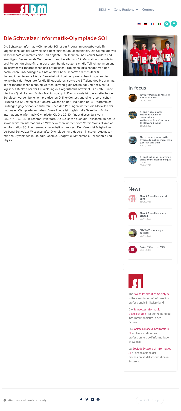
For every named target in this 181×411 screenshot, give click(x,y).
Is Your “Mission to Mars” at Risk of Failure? (155, 96)
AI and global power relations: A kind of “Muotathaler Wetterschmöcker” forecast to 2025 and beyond (155, 117)
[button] (167, 24)
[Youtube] (98, 399)
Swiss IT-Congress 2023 (152, 247)
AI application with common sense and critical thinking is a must (155, 159)
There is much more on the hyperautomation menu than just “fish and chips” (156, 139)
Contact (148, 9)
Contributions (124, 9)
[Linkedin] (92, 399)
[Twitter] (87, 399)
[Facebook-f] (81, 399)
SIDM (102, 9)
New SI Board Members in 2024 (154, 198)
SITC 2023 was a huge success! (151, 232)
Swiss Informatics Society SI (152, 294)
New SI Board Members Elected (153, 215)
